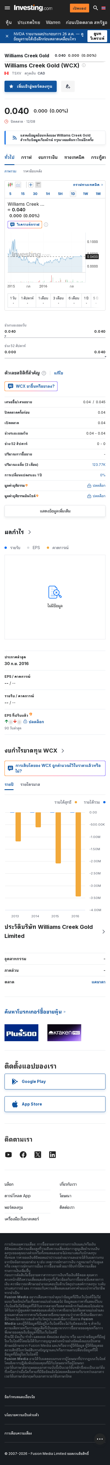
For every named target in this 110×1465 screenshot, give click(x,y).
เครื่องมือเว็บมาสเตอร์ (22, 1218)
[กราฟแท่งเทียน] (10, 185)
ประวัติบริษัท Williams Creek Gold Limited (49, 931)
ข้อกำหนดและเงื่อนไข (20, 1397)
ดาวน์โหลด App (18, 1195)
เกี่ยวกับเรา (68, 1184)
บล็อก (9, 1184)
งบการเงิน (48, 157)
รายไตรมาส (30, 784)
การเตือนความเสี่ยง (18, 1433)
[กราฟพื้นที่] (18, 185)
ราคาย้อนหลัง (32, 171)
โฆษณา (65, 1195)
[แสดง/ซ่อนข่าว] (38, 185)
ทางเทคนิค (74, 157)
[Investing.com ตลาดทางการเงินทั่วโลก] (33, 8)
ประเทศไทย (28, 22)
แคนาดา (98, 981)
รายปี (9, 784)
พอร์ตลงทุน (14, 1207)
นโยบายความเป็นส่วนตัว (22, 1415)
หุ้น (9, 22)
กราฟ (26, 157)
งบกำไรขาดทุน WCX (31, 750)
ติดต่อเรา (67, 1207)
